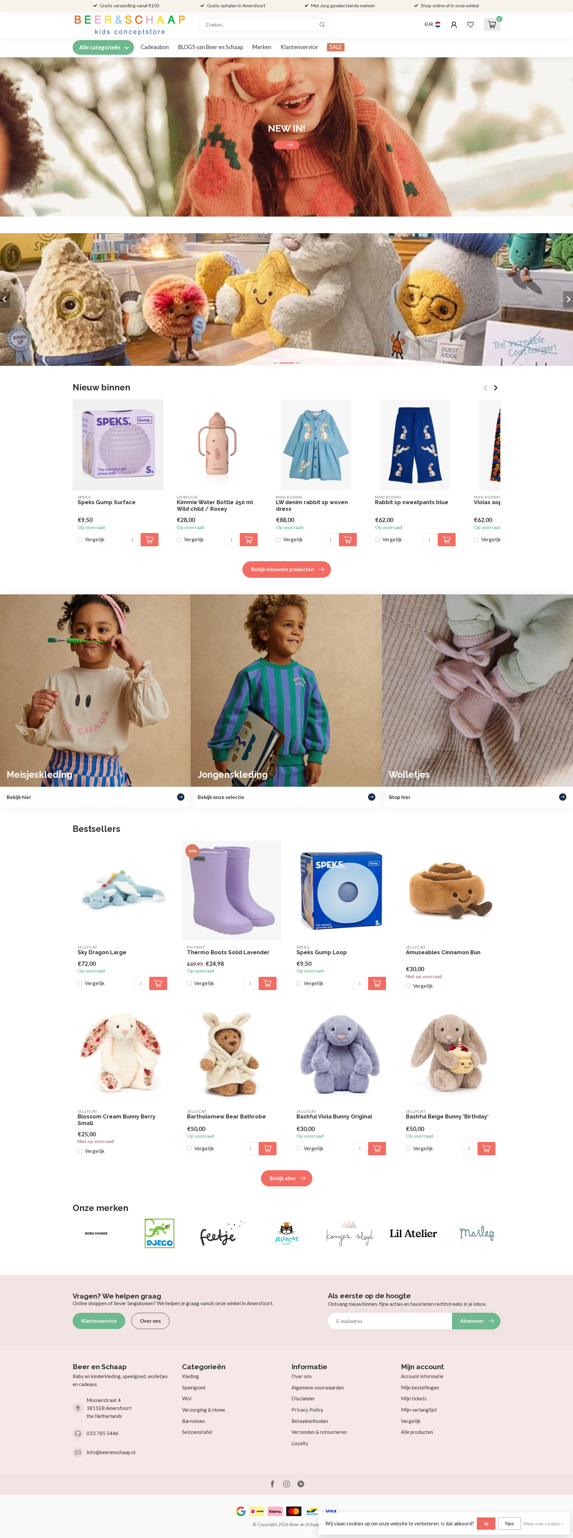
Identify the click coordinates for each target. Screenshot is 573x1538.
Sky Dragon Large (102, 952)
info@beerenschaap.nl (111, 1452)
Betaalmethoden (309, 1421)
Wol (186, 1398)
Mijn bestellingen (420, 1387)
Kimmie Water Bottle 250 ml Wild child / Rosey (215, 505)
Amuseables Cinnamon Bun (443, 952)
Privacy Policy (307, 1410)
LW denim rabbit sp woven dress (312, 505)
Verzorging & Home (203, 1410)
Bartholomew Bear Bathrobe (226, 1116)
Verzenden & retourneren (319, 1432)
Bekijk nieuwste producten (282, 569)
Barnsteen (193, 1421)
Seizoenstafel (197, 1432)
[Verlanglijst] (470, 24)
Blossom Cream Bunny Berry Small (117, 1119)
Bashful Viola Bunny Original (334, 1116)
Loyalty (299, 1443)
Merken (261, 47)
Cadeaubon (155, 47)
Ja (486, 1523)
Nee (509, 1523)
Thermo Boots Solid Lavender (228, 952)
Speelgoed (193, 1387)
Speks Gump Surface (107, 502)
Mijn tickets (414, 1398)
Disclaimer (303, 1398)
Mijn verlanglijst (419, 1410)
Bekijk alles (282, 1178)
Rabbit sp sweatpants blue (411, 502)
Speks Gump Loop (321, 952)
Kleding (190, 1376)
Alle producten (417, 1432)
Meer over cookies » (543, 1523)
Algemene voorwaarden (317, 1387)
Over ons (150, 1321)
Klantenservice (299, 47)
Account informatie (422, 1376)
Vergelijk (94, 540)
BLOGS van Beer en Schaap (210, 47)
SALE (336, 47)
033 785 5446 (102, 1433)
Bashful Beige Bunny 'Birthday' (447, 1116)
